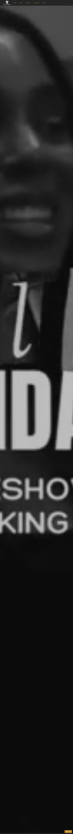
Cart (66, 2)
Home (14, 2)
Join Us (45, 2)
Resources (37, 2)
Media (21, 2)
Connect (28, 2)
